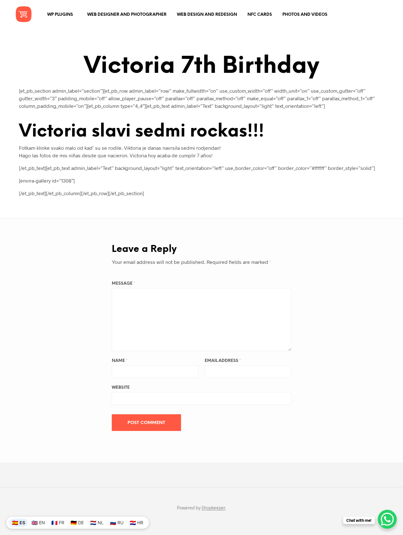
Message (123, 284)
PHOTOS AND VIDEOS (304, 15)
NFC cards (259, 15)
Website (121, 388)
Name (120, 361)
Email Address (223, 361)
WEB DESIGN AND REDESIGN (207, 15)
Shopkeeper (213, 507)
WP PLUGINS (60, 15)
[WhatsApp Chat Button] (387, 519)
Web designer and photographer (127, 15)
